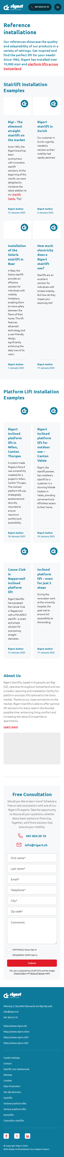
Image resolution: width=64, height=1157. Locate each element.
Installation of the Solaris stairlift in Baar (17, 255)
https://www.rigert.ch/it (16, 1042)
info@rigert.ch (11, 1011)
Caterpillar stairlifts (14, 1120)
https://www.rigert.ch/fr (16, 1037)
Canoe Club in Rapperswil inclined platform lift (17, 580)
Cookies (8, 1080)
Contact (8, 1063)
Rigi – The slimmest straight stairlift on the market (16, 131)
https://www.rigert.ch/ (15, 1025)
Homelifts (9, 1114)
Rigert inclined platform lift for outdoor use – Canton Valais (44, 444)
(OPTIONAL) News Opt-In (24, 949)
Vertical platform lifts (15, 1109)
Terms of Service (37, 973)
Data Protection (12, 1086)
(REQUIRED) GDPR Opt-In (24, 954)
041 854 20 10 (11, 1017)
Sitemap (8, 1074)
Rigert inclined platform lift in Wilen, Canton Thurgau (15, 442)
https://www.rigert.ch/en (16, 1031)
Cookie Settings (12, 1057)
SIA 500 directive (12, 1091)
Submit (32, 963)
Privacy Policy (20, 973)
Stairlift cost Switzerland (16, 1069)
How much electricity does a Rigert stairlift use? (45, 257)
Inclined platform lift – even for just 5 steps (45, 578)
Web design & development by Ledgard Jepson (26, 1149)
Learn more (11, 727)
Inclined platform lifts (15, 1103)
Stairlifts (8, 1097)
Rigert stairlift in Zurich (45, 126)
